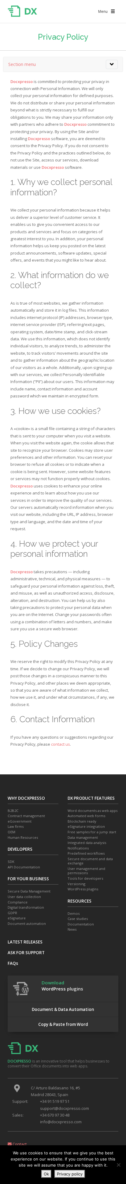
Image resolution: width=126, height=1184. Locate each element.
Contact (19, 1144)
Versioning (76, 884)
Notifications (78, 848)
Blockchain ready (82, 821)
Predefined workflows (86, 853)
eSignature (17, 918)
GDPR (12, 913)
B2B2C (13, 811)
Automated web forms (86, 816)
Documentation (81, 924)
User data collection (24, 897)
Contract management (26, 816)
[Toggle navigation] (112, 64)
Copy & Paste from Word (63, 1024)
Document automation (27, 923)
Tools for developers (85, 878)
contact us (60, 744)
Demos (74, 913)
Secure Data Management (29, 891)
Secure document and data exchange (90, 861)
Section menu (22, 64)
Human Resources (23, 837)
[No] (118, 1165)
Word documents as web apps (92, 811)
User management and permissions (86, 871)
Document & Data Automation (63, 1009)
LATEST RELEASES (25, 942)
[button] (103, 11)
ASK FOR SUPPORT (26, 952)
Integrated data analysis (87, 843)
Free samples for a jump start (92, 832)
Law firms (16, 826)
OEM (11, 832)
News (72, 929)
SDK (11, 862)
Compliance (18, 902)
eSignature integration (86, 826)
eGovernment (19, 821)
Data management (83, 837)
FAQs (13, 963)
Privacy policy (70, 1173)
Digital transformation (26, 907)
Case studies (78, 919)
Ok (46, 1173)
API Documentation (24, 867)
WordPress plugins (83, 889)
